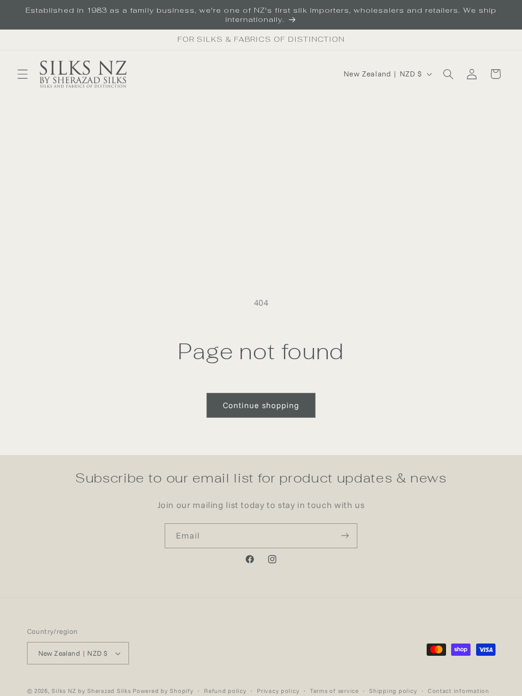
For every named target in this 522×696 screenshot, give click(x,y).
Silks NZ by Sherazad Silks (90, 690)
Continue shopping (261, 405)
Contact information (458, 690)
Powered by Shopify (163, 690)
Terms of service (334, 690)
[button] (22, 74)
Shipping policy (393, 690)
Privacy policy (278, 690)
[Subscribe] (345, 535)
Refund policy (225, 690)
